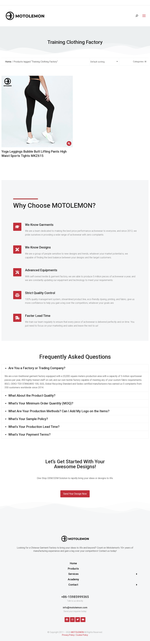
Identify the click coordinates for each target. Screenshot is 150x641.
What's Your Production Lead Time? (33, 426)
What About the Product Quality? (31, 395)
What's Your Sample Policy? (28, 419)
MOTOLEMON (77, 632)
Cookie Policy (82, 635)
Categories (138, 61)
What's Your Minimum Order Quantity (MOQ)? (40, 403)
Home (8, 61)
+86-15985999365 (75, 597)
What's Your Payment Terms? (29, 434)
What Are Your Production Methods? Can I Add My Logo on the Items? (58, 411)
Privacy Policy (68, 635)
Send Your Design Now (75, 493)
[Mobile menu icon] (143, 16)
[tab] (75, 368)
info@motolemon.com (75, 607)
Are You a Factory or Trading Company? (36, 368)
